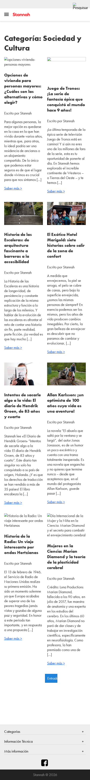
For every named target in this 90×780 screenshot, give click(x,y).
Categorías (12, 731)
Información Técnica (18, 741)
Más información (16, 751)
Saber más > (13, 188)
